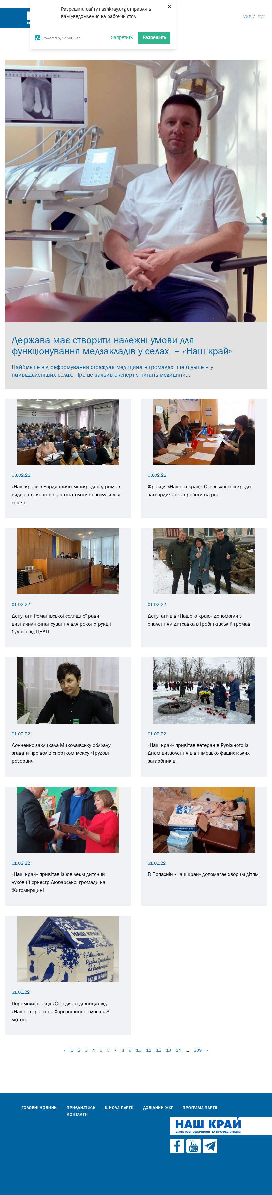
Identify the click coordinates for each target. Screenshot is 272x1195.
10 (138, 1050)
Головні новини (39, 1107)
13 (168, 1050)
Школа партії (119, 1107)
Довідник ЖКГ (158, 1107)
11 (148, 1050)
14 (178, 1050)
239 (198, 1050)
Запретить (122, 37)
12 (158, 1050)
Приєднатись (81, 1107)
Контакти (77, 1114)
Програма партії (200, 1107)
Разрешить (154, 37)
